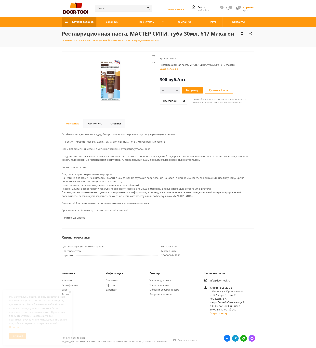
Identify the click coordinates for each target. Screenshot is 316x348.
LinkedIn (252, 338)
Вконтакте (227, 338)
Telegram (235, 338)
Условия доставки (160, 280)
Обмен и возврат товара (164, 289)
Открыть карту (218, 313)
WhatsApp (243, 338)
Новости (67, 280)
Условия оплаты (159, 285)
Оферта (110, 285)
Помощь (154, 273)
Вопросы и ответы (160, 294)
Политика (112, 280)
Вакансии (111, 289)
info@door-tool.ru (220, 280)
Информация (114, 273)
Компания (68, 273)
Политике (15, 327)
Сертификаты (70, 285)
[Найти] (148, 8)
